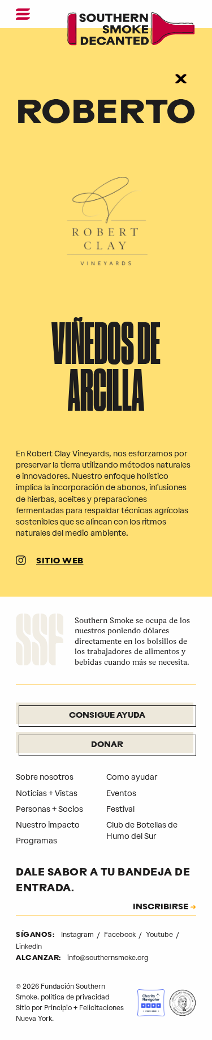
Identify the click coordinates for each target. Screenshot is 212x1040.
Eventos (121, 793)
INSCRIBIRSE (160, 908)
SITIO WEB (60, 561)
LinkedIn (29, 946)
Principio (58, 1008)
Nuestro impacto (48, 825)
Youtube (160, 935)
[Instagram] (21, 562)
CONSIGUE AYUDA (107, 716)
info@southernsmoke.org (107, 958)
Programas (36, 841)
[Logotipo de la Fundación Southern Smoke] (39, 641)
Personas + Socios (49, 809)
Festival (120, 809)
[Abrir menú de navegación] (23, 14)
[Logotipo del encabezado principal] (131, 31)
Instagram (78, 935)
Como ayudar (131, 777)
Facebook (120, 935)
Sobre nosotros (44, 777)
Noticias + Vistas (46, 793)
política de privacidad (75, 997)
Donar (107, 745)
